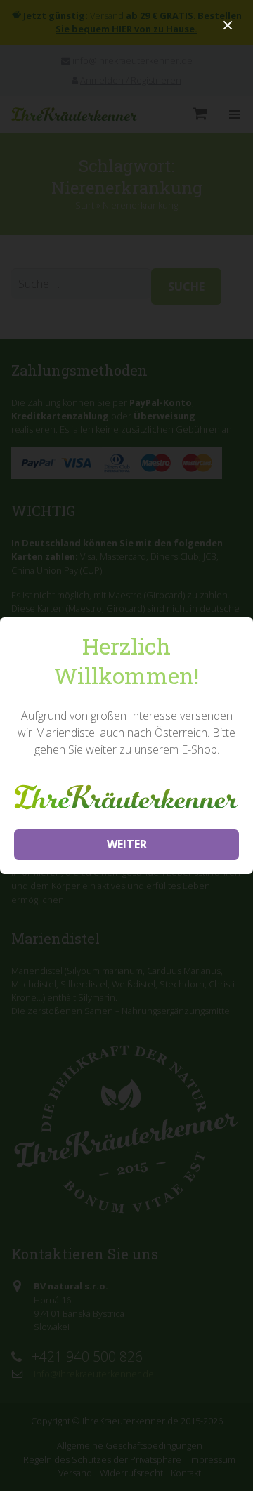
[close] (227, 25)
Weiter (127, 844)
